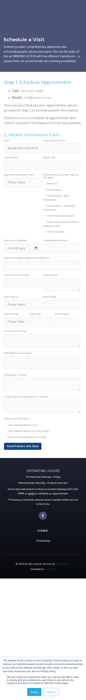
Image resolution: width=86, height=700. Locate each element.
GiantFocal (49, 568)
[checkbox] (61, 207)
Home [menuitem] (43, 530)
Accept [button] (34, 692)
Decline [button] (51, 692)
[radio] (42, 425)
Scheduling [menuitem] (43, 540)
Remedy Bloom (62, 563)
